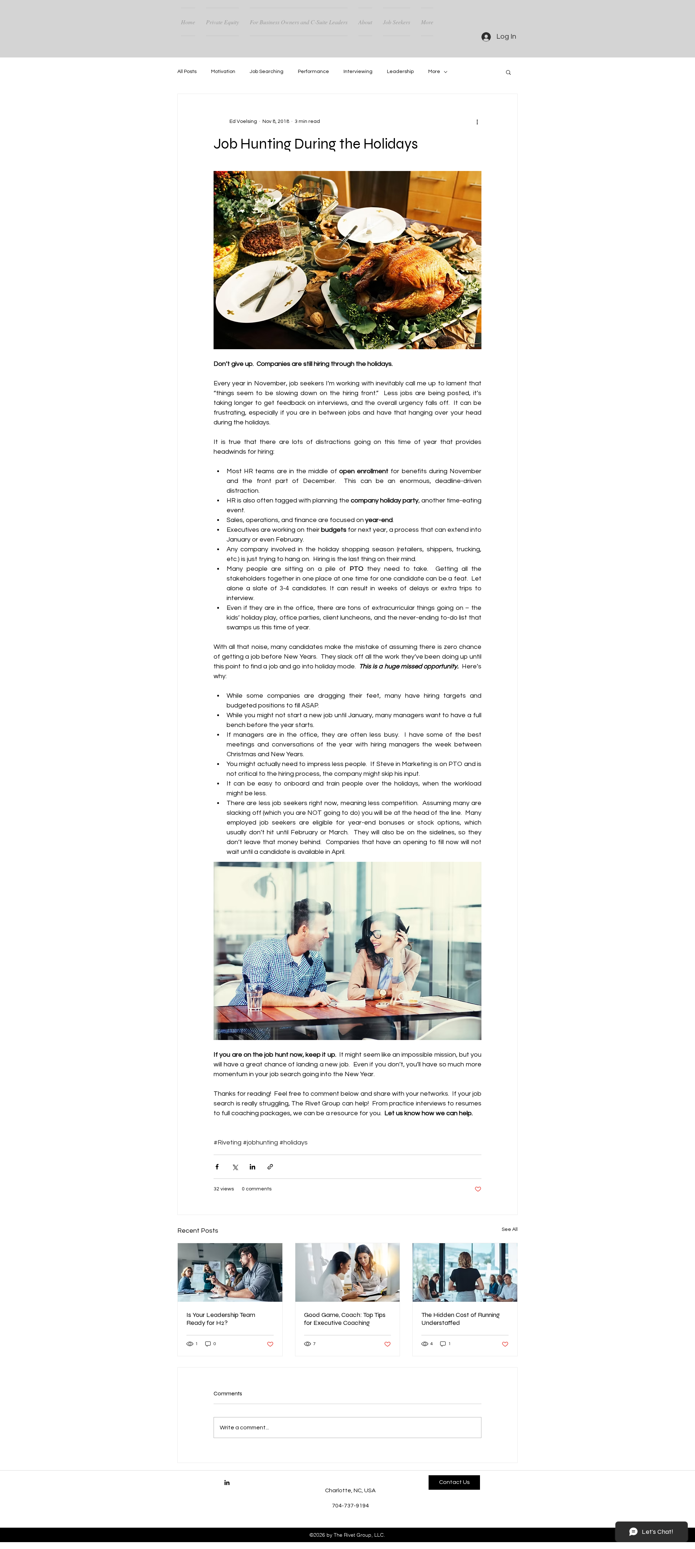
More (434, 71)
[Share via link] (270, 1166)
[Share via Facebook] (217, 1166)
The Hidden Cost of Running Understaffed (460, 1319)
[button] (508, 72)
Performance (313, 71)
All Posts (187, 71)
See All (510, 1229)
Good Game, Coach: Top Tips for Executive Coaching (345, 1319)
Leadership (400, 71)
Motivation (223, 71)
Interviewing (358, 71)
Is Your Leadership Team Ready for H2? (220, 1319)
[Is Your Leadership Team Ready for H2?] (230, 1272)
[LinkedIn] (227, 1482)
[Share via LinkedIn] (252, 1166)
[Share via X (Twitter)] (234, 1166)
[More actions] (477, 121)
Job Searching (266, 71)
